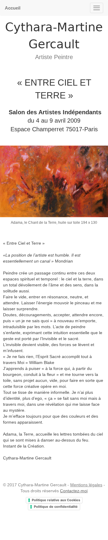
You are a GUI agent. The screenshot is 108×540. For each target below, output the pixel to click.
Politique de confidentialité (56, 506)
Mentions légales (86, 484)
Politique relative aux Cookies (56, 500)
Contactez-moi (74, 490)
